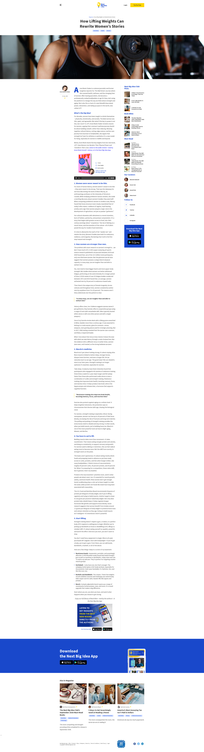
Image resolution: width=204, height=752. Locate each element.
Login (125, 5)
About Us (87, 743)
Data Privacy (103, 743)
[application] (95, 178)
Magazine (91, 17)
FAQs (77, 743)
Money (127, 715)
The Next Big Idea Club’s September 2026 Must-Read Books (71, 712)
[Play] (76, 178)
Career (98, 715)
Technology (63, 720)
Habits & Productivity (73, 718)
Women (108, 30)
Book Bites (96, 30)
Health (102, 30)
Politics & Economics (136, 715)
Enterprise (82, 743)
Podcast (73, 743)
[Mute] (109, 178)
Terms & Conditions (95, 743)
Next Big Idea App (63, 743)
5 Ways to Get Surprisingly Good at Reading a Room (100, 711)
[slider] (112, 177)
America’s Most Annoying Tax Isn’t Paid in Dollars (129, 711)
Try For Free (137, 5)
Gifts (69, 743)
